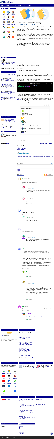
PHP (6, 122)
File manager (19, 153)
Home (2, 5)
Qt (28, 153)
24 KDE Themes (39, 400)
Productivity (32, 24)
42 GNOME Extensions (40, 403)
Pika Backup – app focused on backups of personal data (28, 156)
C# (14, 121)
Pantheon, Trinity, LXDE (40, 404)
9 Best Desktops (39, 399)
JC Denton (32, 273)
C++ (13, 121)
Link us (20, 427)
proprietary (25, 153)
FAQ (19, 428)
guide (48, 366)
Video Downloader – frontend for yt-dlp (45, 156)
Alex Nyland (33, 237)
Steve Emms (26, 24)
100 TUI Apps (7, 400)
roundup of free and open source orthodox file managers (37, 316)
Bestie (32, 218)
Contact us (21, 426)
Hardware (14, 5)
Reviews (19, 5)
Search (29, 5)
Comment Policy (26, 165)
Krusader (38, 64)
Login (52, 163)
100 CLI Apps (7, 401)
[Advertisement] (35, 55)
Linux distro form (6, 140)
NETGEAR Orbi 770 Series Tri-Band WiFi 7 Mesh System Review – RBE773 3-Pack (8, 76)
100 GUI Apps (7, 399)
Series (25, 5)
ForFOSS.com (21, 430)
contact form (8, 143)
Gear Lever (19, 99)
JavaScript (3, 122)
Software (8, 5)
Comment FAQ (21, 429)
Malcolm (32, 188)
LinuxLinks (16, 437)
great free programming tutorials (7, 127)
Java (7, 121)
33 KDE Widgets (39, 401)
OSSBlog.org (21, 432)
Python (10, 121)
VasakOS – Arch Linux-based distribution (27, 401)
